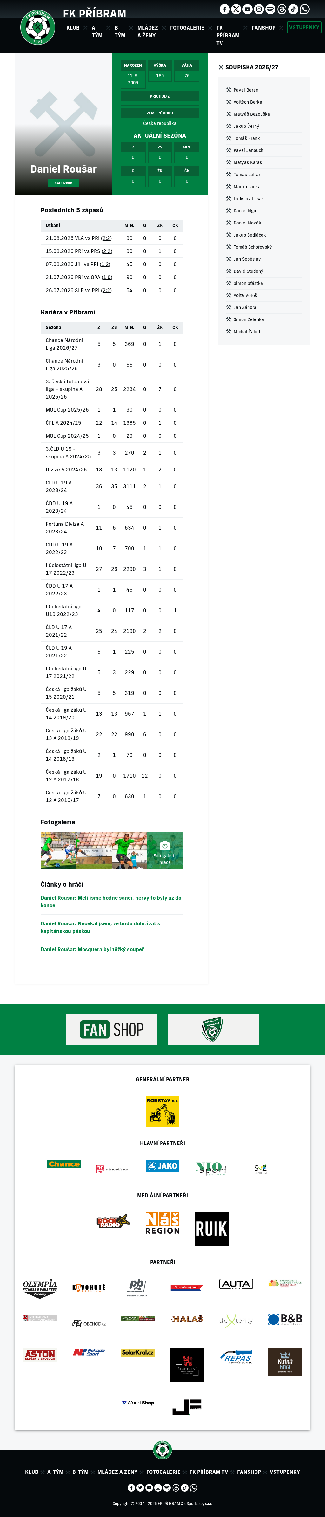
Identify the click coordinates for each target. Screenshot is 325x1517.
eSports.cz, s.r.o (198, 1503)
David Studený (248, 271)
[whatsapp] (305, 8)
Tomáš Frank (247, 138)
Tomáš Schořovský (253, 247)
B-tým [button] (120, 31)
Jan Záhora (245, 307)
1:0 (107, 277)
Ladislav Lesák (249, 199)
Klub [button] (73, 27)
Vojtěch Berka (248, 102)
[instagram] (259, 8)
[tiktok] (293, 8)
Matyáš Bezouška (252, 114)
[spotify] (270, 8)
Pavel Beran (246, 90)
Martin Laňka (247, 186)
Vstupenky (304, 27)
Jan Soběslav (247, 259)
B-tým (80, 1472)
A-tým (55, 1472)
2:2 (106, 238)
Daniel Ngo (245, 211)
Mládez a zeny (117, 1472)
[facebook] (225, 8)
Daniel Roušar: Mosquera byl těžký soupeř (92, 949)
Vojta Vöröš (245, 295)
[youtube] (247, 8)
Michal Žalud (247, 331)
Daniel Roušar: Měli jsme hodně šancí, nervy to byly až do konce (111, 902)
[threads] (282, 8)
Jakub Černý (246, 126)
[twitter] (236, 8)
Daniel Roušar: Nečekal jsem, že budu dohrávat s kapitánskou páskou (100, 927)
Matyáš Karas (248, 162)
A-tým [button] (97, 31)
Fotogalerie (187, 27)
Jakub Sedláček (250, 235)
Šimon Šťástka (248, 283)
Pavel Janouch (248, 150)
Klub (31, 1472)
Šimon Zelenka (249, 319)
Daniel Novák (247, 223)
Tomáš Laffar (247, 174)
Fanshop (263, 27)
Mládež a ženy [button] (147, 31)
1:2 (105, 264)
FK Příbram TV (228, 35)
